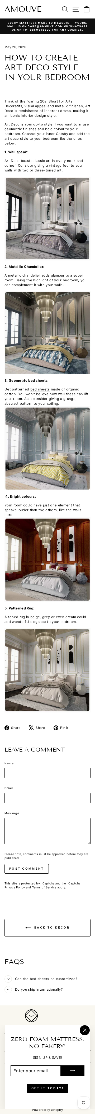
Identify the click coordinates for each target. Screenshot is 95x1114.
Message (11, 813)
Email (9, 788)
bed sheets (40, 389)
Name (9, 763)
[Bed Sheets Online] (47, 448)
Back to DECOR (51, 927)
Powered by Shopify (47, 1110)
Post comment (26, 868)
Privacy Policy (14, 887)
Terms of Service (44, 887)
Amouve (22, 9)
